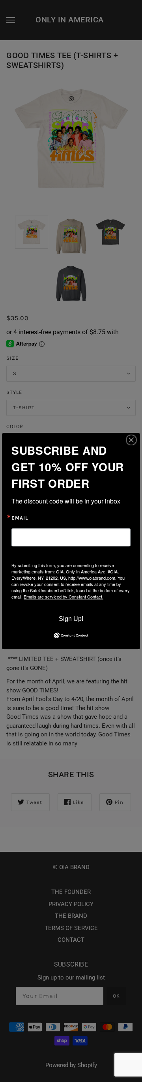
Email (19, 518)
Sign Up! (71, 618)
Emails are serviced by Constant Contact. (63, 596)
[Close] (131, 440)
